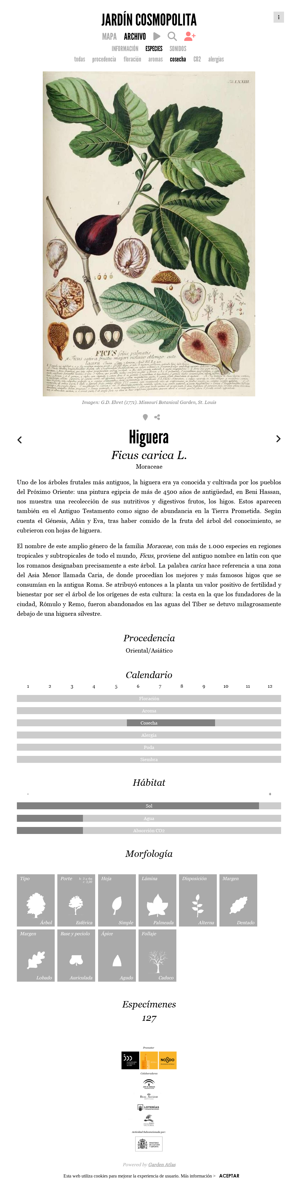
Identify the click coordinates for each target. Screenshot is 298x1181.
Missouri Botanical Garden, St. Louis (177, 402)
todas (79, 59)
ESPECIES (154, 49)
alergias (216, 59)
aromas (155, 59)
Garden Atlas (161, 1164)
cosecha (178, 59)
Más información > (198, 1175)
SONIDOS (178, 49)
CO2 (197, 59)
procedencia (104, 59)
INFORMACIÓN (125, 49)
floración (132, 59)
